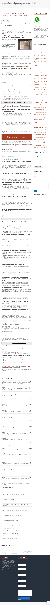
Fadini (29, 78)
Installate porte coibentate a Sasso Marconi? (10, 520)
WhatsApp (11, 106)
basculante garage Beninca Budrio (8, 542)
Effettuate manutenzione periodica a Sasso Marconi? (12, 515)
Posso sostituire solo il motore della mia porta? (11, 518)
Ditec (21, 79)
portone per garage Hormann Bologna (40, 139)
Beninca (19, 78)
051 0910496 (15, 66)
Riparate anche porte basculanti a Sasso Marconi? (11, 499)
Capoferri (23, 78)
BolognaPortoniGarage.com (7, 15)
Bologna (3, 31)
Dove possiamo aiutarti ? (38, 171)
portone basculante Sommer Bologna (40, 125)
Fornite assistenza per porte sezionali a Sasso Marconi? (12, 496)
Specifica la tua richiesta (38, 181)
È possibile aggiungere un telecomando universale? (11, 525)
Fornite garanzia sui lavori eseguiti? (9, 513)
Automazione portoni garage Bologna (21, 15)
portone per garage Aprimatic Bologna (40, 127)
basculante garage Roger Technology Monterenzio (5, 549)
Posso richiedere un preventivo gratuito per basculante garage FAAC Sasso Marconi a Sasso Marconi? (17, 505)
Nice (10, 78)
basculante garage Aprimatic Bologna (40, 48)
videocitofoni (21, 142)
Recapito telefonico (37, 166)
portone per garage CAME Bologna (40, 132)
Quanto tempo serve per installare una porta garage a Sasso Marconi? (15, 510)
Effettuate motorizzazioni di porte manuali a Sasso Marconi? (13, 501)
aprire (19, 55)
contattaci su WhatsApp (24, 66)
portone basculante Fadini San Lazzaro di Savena (23, 542)
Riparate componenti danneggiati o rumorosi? (11, 535)
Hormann (7, 78)
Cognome (19, 570)
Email (35, 176)
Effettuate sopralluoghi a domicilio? (9, 528)
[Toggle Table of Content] (8, 21)
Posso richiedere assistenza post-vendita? (10, 530)
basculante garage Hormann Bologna (40, 94)
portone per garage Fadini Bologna (40, 137)
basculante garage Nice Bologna (39, 96)
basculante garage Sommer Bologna (40, 102)
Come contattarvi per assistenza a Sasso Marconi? (11, 538)
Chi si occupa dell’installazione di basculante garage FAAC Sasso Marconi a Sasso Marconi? (16, 491)
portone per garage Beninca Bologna (40, 129)
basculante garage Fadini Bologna (40, 92)
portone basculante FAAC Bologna (40, 114)
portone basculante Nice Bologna (40, 119)
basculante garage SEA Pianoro (27, 548)
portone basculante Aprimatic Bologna (40, 105)
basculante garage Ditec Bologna (39, 89)
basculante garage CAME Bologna (40, 87)
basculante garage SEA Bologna (39, 100)
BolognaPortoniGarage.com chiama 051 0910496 (21, 3)
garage (9, 32)
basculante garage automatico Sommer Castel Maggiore (16, 549)
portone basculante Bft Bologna (39, 109)
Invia (35, 191)
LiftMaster (23, 79)
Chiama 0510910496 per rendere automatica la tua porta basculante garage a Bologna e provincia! (19, 9)
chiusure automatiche (22, 90)
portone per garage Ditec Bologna (40, 134)
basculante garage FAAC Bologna (40, 91)
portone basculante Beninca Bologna (40, 107)
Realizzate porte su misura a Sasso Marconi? (10, 533)
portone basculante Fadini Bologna (40, 116)
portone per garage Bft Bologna (39, 130)
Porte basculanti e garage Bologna (40, 104)
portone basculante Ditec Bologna (40, 112)
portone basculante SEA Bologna (39, 124)
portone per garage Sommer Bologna (40, 147)
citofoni (16, 142)
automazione (10, 43)
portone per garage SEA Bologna (39, 145)
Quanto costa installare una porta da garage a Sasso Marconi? (13, 494)
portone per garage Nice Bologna (40, 141)
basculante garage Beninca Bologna (40, 84)
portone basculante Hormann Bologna (40, 117)
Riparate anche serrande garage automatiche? (11, 523)
